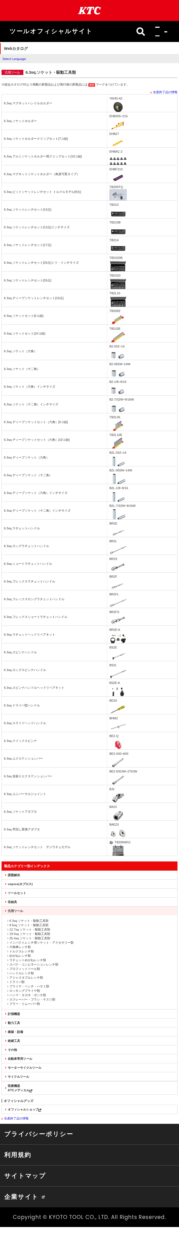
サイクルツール (18, 1076)
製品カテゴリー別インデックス (27, 866)
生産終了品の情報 (165, 92)
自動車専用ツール (20, 1058)
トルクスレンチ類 (21, 951)
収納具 (12, 902)
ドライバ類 (17, 982)
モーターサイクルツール (24, 1067)
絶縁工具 (14, 1040)
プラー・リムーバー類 (24, 1004)
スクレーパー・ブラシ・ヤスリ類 (32, 999)
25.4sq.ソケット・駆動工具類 (29, 938)
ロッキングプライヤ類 (24, 990)
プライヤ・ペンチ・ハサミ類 (29, 986)
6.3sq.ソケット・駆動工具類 (28, 920)
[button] (159, 31)
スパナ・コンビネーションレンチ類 (33, 964)
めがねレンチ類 (20, 955)
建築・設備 (15, 1032)
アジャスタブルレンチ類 (26, 977)
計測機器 (14, 1014)
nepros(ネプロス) (20, 884)
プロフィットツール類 (24, 969)
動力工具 (14, 1023)
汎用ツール (15, 911)
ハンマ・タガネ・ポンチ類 (27, 995)
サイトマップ (25, 1175)
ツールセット (17, 893)
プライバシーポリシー (38, 1133)
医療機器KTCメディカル (18, 1088)
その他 (12, 1049)
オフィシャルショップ (23, 1109)
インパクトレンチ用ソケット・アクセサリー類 (41, 942)
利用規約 (17, 1154)
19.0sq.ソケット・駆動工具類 (29, 934)
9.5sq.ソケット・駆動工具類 (28, 925)
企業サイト (21, 1196)
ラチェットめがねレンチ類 (27, 960)
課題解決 (14, 875)
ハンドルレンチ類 (21, 973)
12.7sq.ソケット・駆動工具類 (29, 929)
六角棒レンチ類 (20, 947)
